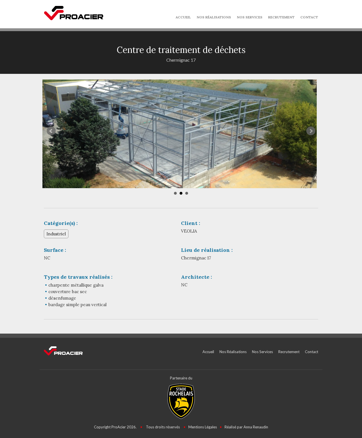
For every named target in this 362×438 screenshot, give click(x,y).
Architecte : (196, 277)
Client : (190, 223)
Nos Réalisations (214, 17)
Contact (309, 17)
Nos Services (249, 17)
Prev (51, 131)
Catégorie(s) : (61, 223)
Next (310, 131)
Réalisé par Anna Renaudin (246, 427)
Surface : (55, 250)
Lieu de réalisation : (207, 250)
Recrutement (281, 17)
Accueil (183, 17)
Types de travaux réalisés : (78, 277)
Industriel (56, 234)
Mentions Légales (202, 427)
